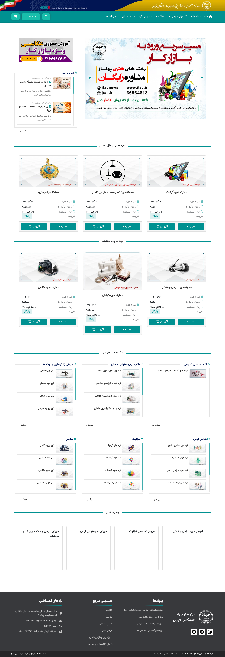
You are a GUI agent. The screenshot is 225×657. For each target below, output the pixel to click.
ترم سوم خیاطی (46, 396)
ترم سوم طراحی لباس (177, 470)
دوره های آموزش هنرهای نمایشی (172, 371)
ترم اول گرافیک (114, 445)
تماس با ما (113, 16)
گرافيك (109, 610)
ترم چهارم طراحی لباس (177, 483)
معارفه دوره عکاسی (48, 287)
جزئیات (191, 226)
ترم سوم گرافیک (113, 470)
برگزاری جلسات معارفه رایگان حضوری (35, 84)
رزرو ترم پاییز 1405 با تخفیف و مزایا (35, 108)
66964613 (46, 626)
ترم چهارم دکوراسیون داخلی (107, 408)
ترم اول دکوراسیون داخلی (109, 371)
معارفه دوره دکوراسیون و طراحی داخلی (113, 192)
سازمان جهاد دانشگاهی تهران (150, 624)
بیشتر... (21, 130)
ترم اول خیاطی (47, 371)
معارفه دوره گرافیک (176, 192)
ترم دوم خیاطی (47, 383)
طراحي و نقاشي (105, 624)
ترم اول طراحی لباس (178, 445)
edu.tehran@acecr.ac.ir (38, 621)
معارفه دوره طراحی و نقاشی (177, 287)
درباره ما (197, 16)
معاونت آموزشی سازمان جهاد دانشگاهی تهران (143, 610)
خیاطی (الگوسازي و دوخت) (100, 644)
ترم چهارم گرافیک (112, 483)
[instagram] (210, 632)
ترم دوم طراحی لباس (178, 458)
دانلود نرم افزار (145, 16)
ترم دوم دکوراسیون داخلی (108, 383)
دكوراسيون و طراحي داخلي (100, 637)
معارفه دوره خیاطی (112, 295)
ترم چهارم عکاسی (45, 483)
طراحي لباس (107, 630)
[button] (202, 77)
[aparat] (194, 632)
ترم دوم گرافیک (113, 458)
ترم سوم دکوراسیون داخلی (108, 396)
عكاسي (109, 617)
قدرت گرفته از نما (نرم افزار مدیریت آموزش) (28, 653)
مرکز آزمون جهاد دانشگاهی (151, 617)
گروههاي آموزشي (179, 16)
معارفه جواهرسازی (48, 192)
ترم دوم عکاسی (46, 458)
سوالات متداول (128, 16)
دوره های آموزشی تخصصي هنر (149, 630)
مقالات (161, 16)
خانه (206, 16)
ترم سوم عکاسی (46, 470)
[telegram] (202, 632)
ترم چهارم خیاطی (46, 408)
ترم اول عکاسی (47, 445)
